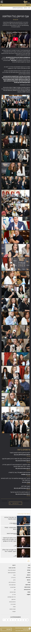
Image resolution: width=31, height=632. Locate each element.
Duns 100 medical (12, 570)
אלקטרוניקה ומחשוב (12, 572)
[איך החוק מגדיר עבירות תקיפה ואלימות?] (15, 520)
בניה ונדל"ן (13, 577)
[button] (15, 101)
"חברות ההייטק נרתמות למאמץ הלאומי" (15, 454)
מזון (15, 589)
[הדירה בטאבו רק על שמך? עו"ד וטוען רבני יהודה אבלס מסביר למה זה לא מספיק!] (15, 541)
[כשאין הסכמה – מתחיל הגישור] (15, 530)
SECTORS (12, 567)
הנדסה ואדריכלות (12, 582)
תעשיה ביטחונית (13, 609)
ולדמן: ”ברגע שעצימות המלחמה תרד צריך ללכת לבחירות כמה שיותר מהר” (15, 481)
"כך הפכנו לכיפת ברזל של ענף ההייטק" (15, 494)
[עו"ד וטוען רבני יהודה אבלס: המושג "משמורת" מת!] (15, 553)
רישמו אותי (8, 629)
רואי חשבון (14, 599)
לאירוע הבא (4, 501)
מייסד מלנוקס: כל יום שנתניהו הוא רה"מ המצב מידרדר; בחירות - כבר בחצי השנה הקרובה (15, 467)
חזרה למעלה (28, 561)
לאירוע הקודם (26, 501)
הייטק (14, 580)
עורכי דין (14, 594)
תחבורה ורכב (13, 604)
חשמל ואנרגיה (13, 587)
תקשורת (14, 611)
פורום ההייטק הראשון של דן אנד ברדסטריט (15, 474)
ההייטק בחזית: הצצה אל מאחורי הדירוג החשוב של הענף (15, 460)
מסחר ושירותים (13, 592)
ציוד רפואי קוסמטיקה (12, 597)
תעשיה (14, 606)
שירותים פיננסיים (12, 601)
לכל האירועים (16, 503)
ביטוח (14, 575)
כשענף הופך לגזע (15, 488)
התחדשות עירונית (12, 584)
